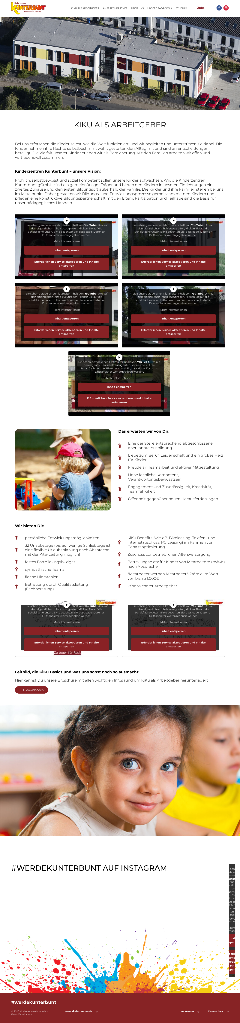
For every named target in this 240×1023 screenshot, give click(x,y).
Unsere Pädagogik (159, 8)
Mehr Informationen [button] (66, 241)
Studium (181, 8)
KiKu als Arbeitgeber (85, 8)
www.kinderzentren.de (78, 1011)
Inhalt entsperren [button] (67, 250)
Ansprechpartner (115, 8)
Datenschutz (215, 1011)
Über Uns (137, 8)
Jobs (201, 8)
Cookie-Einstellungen (21, 1014)
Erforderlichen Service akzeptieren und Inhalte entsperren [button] (66, 263)
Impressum (187, 1011)
